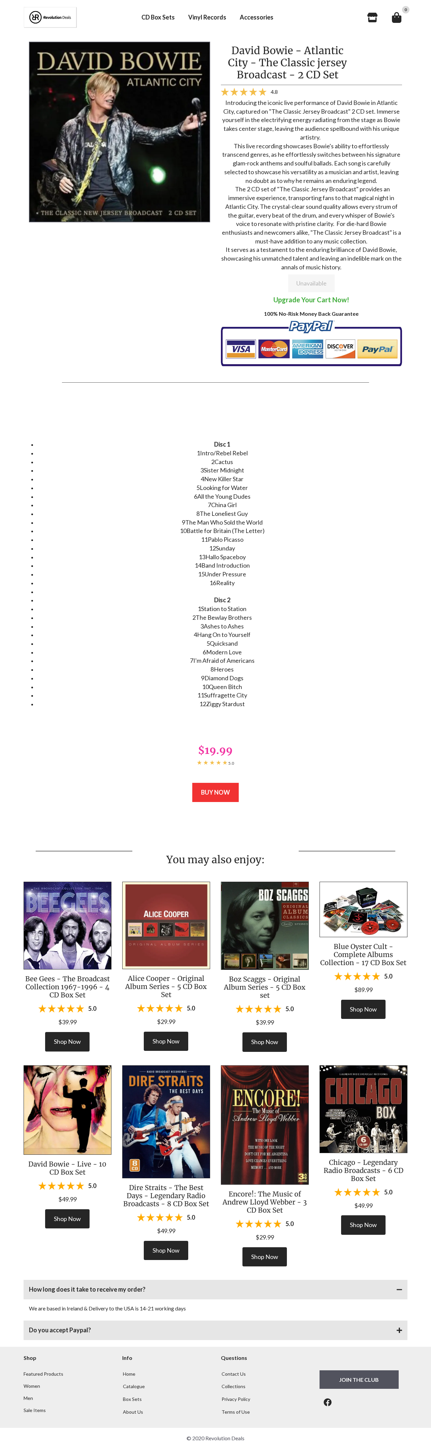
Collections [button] (233, 1386)
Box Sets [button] (132, 1399)
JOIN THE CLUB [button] (359, 1379)
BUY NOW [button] (215, 792)
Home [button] (129, 1374)
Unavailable (311, 283)
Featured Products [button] (43, 1374)
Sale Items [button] (35, 1410)
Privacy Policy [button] (236, 1399)
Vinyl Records (207, 17)
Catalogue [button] (134, 1386)
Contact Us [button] (234, 1374)
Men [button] (28, 1398)
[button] (215, 1289)
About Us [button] (133, 1412)
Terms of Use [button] (236, 1412)
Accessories (256, 17)
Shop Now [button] (67, 1041)
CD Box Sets (158, 17)
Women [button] (32, 1386)
